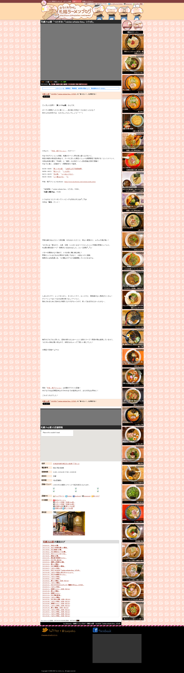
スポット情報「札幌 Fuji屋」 (65, 502)
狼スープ (57, 171)
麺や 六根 (140, 346)
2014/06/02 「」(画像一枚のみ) (56, 581)
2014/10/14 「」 (52, 576)
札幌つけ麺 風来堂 (138, 131)
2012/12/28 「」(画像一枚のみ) (56, 610)
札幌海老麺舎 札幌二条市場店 (134, 170)
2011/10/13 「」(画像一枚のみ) (56, 614)
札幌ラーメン (77, 1)
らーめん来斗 (139, 444)
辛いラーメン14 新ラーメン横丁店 (133, 619)
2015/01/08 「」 (58, 572)
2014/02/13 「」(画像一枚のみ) (56, 589)
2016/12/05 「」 (55, 558)
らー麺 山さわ (59, 177)
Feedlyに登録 (138, 4)
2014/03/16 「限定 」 (63, 585)
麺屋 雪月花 (140, 502)
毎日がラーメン (60, 500)
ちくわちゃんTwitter (116, 4)
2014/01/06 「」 (52, 593)
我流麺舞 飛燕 (139, 541)
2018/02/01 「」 (51, 545)
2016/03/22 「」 (54, 562)
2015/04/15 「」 (52, 568)
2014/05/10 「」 (52, 583)
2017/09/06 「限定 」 (53, 549)
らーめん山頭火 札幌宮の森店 (134, 560)
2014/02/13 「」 (52, 587)
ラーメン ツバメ (138, 385)
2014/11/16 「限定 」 (55, 574)
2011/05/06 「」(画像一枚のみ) (56, 616)
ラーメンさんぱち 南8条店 (135, 599)
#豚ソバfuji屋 (70, 506)
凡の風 (56, 174)
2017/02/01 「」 (51, 556)
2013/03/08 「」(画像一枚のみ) (56, 603)
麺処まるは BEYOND (137, 308)
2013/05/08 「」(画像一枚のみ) (56, 601)
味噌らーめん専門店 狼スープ (134, 150)
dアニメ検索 (67, 1)
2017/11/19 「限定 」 (55, 547)
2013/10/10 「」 (52, 597)
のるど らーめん (138, 72)
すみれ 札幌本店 (138, 483)
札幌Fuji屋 (58, 508)
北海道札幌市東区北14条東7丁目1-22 (66, 464)
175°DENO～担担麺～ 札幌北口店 (133, 288)
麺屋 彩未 (140, 463)
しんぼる (66, 171)
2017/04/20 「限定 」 (55, 554)
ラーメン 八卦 (139, 327)
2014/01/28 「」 (51, 591)
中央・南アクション (81, 84)
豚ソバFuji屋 (58, 169)
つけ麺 (53, 84)
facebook (78, 496)
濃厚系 (65, 84)
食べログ (96, 496)
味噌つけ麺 (59, 84)
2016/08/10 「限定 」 (53, 560)
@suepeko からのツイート (49, 635)
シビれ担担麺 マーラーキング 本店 (133, 269)
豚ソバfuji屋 (68, 508)
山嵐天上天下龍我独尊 (74, 169)
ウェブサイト (59, 496)
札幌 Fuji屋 (46, 22)
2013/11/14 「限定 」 (52, 595)
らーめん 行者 (139, 424)
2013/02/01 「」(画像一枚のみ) (56, 605)
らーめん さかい (138, 521)
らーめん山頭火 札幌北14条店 (134, 580)
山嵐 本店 (140, 230)
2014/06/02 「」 (52, 578)
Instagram (128, 4)
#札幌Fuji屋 (59, 506)
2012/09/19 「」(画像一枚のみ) (56, 612)
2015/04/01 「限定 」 (62, 570)
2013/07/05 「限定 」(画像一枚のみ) (56, 599)
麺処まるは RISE (138, 405)
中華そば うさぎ (138, 366)
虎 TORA (140, 92)
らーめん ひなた (67, 174)
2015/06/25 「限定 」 (54, 566)
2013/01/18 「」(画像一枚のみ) (56, 607)
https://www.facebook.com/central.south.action (80, 182)
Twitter (69, 496)
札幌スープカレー (87, 1)
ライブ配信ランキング (55, 1)
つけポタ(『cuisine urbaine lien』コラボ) (73, 22)
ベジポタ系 (71, 84)
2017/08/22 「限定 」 (55, 552)
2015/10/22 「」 (51, 564)
